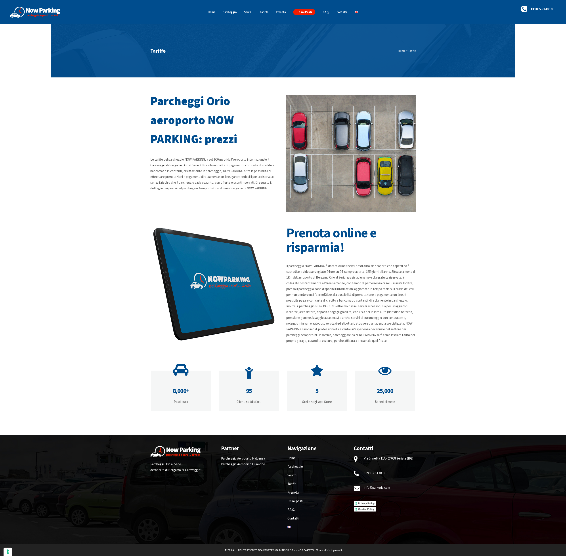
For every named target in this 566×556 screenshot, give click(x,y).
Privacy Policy (366, 503)
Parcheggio (295, 466)
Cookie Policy (366, 509)
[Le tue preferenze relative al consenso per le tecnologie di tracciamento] (8, 552)
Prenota (293, 492)
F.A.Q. (291, 510)
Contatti (293, 518)
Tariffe (291, 484)
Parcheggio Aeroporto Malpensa (243, 458)
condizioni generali (331, 550)
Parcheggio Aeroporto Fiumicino (243, 464)
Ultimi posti (295, 501)
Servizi (291, 475)
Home (401, 51)
